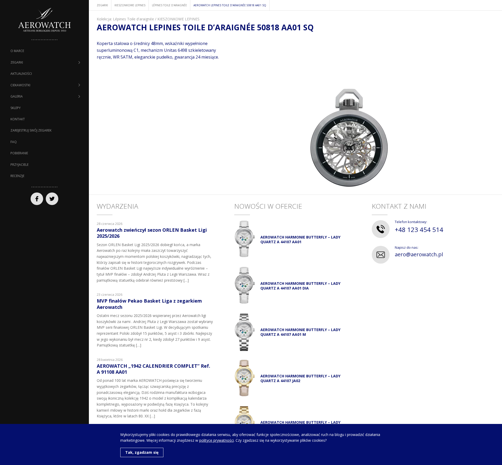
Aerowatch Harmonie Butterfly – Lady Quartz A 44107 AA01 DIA (300, 286)
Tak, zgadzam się (141, 452)
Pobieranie (19, 153)
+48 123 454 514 (419, 229)
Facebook (37, 198)
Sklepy (15, 108)
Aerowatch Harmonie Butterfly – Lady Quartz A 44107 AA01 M (300, 332)
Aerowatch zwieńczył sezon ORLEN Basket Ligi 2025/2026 (152, 233)
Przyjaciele (19, 164)
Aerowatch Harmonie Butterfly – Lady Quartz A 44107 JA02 (300, 378)
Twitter (52, 198)
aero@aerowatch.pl (419, 254)
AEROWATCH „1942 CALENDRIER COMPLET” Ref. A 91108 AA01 (153, 369)
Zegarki (16, 62)
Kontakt (17, 119)
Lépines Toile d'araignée (133, 18)
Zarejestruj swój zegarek (31, 130)
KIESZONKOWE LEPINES (178, 18)
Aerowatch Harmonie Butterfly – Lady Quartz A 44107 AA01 (300, 239)
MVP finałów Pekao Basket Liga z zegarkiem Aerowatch (149, 304)
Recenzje (17, 176)
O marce (17, 51)
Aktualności (21, 73)
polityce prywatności (216, 440)
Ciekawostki (20, 85)
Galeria (16, 96)
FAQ (13, 142)
